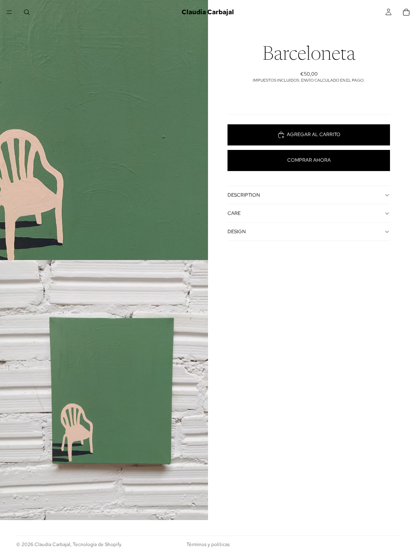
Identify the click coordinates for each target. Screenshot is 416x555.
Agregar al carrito (313, 134)
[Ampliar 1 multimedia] (104, 130)
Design (237, 231)
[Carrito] (406, 12)
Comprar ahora (309, 160)
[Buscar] (27, 12)
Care (234, 213)
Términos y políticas (208, 544)
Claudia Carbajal (52, 544)
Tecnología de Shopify (97, 544)
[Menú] (9, 12)
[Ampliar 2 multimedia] (104, 390)
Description (244, 195)
